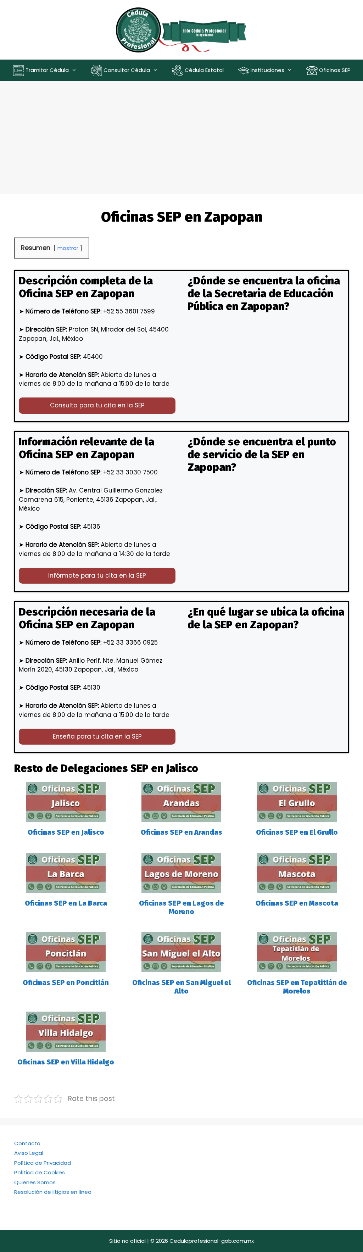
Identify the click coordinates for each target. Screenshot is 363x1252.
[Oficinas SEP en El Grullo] (297, 817)
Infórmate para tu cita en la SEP (97, 575)
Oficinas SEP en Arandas (181, 832)
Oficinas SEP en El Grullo (297, 832)
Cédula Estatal (203, 70)
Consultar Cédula (126, 70)
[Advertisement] (181, 134)
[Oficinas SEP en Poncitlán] (66, 967)
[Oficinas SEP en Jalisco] (66, 817)
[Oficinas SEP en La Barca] (66, 888)
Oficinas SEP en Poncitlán (66, 982)
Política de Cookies (39, 1172)
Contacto (27, 1143)
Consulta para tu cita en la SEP (97, 405)
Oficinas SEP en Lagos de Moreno (181, 907)
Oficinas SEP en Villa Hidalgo (65, 1062)
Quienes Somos (35, 1182)
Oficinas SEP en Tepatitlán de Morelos (297, 986)
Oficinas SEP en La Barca (66, 903)
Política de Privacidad (42, 1163)
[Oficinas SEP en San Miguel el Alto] (181, 967)
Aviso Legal (28, 1153)
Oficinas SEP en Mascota (297, 903)
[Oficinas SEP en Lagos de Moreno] (181, 888)
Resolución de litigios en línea (52, 1192)
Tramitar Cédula (46, 70)
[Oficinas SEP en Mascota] (297, 888)
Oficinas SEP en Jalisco (66, 832)
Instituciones (266, 70)
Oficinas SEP (334, 70)
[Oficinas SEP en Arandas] (181, 817)
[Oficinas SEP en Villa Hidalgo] (66, 1046)
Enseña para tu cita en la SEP (97, 736)
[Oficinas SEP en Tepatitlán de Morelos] (297, 967)
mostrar (67, 248)
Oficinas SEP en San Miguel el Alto (181, 986)
